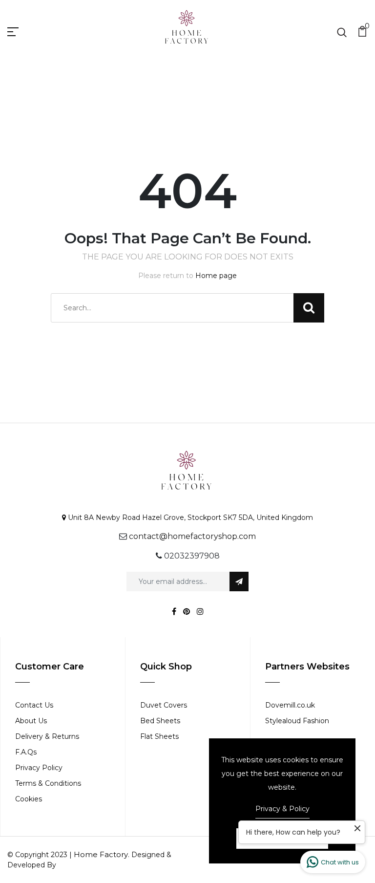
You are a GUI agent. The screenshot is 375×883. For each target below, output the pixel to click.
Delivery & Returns (47, 736)
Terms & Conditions (48, 783)
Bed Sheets (160, 720)
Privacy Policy (38, 767)
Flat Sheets (159, 736)
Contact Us (34, 705)
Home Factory (101, 854)
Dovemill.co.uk (290, 705)
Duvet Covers (163, 705)
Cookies (28, 799)
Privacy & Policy (282, 808)
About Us (31, 720)
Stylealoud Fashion (297, 720)
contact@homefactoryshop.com (192, 536)
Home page (216, 275)
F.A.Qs (26, 752)
